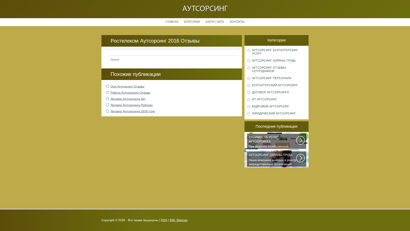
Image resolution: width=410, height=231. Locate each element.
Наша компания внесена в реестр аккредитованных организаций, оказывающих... (272, 160)
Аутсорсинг (205, 9)
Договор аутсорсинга (270, 92)
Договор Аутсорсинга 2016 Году (133, 111)
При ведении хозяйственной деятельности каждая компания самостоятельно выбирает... (271, 142)
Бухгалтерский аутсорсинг (275, 85)
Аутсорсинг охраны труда (274, 60)
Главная (171, 22)
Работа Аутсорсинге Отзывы (130, 92)
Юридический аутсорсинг (274, 113)
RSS (164, 220)
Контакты (237, 22)
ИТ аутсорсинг (264, 99)
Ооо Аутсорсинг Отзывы (127, 86)
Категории (192, 22)
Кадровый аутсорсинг (270, 106)
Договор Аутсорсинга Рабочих (132, 105)
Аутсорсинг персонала (271, 78)
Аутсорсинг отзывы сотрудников (269, 69)
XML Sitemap (178, 220)
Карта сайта (215, 22)
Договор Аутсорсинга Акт (128, 99)
